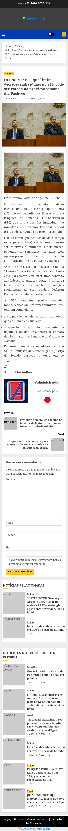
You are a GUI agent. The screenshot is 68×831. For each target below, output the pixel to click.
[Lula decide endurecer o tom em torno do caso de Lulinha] (14, 627)
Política (9, 73)
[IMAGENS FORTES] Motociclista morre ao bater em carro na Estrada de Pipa (46, 798)
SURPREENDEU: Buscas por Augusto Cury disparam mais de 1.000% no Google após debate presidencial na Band (45, 605)
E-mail (10, 535)
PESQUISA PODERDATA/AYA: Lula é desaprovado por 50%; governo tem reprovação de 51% (45, 774)
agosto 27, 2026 (37, 634)
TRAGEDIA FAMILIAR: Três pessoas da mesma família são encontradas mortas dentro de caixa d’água (44, 725)
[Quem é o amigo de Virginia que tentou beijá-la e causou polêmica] (14, 674)
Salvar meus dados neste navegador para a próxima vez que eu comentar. (35, 562)
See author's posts (48, 391)
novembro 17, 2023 (34, 98)
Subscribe (64, 34)
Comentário (14, 479)
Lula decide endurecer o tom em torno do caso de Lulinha (46, 627)
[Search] (58, 34)
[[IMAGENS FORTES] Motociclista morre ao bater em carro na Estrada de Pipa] (14, 798)
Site (8, 547)
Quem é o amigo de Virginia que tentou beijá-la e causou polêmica (45, 675)
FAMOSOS (32, 667)
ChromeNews (58, 819)
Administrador (14, 98)
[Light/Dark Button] (51, 34)
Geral (30, 715)
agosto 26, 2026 (37, 806)
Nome (10, 522)
